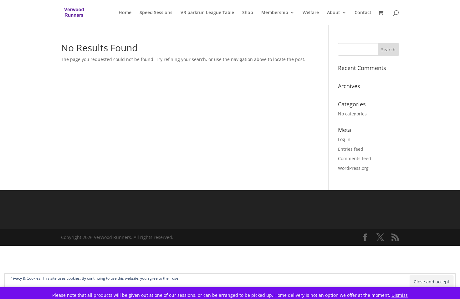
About (333, 12)
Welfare (311, 12)
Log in (344, 139)
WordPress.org (353, 168)
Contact (363, 12)
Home (125, 12)
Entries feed (350, 149)
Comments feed (354, 158)
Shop (247, 12)
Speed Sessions (156, 12)
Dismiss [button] (399, 295)
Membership (274, 12)
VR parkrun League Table (207, 12)
